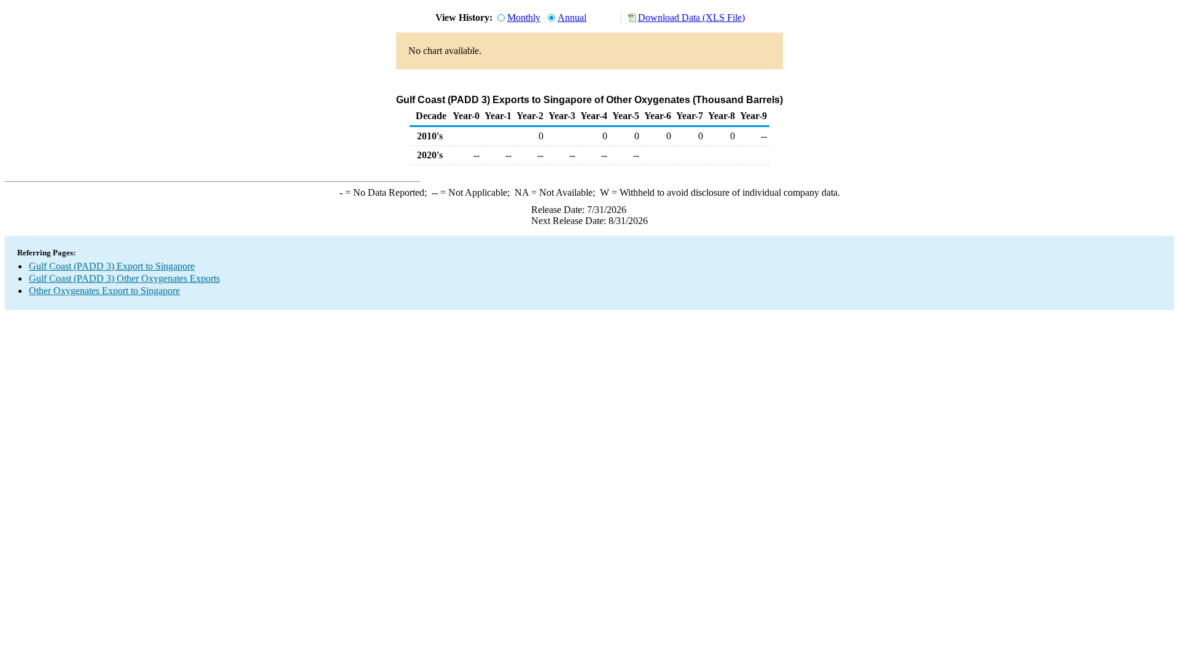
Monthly (523, 17)
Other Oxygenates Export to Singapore (104, 290)
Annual (572, 17)
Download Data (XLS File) (691, 17)
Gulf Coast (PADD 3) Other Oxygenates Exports (124, 278)
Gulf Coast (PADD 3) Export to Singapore (112, 266)
